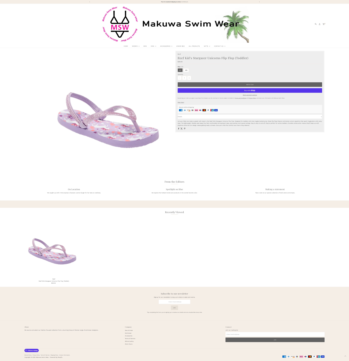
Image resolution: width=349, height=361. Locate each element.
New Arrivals (129, 330)
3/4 (180, 70)
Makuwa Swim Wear (42, 357)
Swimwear (128, 333)
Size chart (181, 102)
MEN (145, 46)
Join (174, 307)
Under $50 (180, 46)
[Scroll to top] (345, 356)
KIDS (153, 46)
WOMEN (135, 46)
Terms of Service (130, 338)
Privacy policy (36, 355)
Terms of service (45, 355)
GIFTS (206, 46)
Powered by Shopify (56, 357)
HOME (126, 46)
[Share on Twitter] (181, 129)
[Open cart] (324, 24)
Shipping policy (54, 355)
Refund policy (129, 341)
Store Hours (128, 344)
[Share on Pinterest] (184, 129)
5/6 (186, 70)
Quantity (180, 74)
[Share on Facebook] (179, 129)
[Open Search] (316, 24)
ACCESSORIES (165, 46)
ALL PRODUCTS (194, 46)
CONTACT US (219, 46)
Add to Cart (250, 84)
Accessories (128, 336)
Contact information (64, 355)
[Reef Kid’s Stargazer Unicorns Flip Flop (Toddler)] (53, 247)
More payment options (250, 95)
